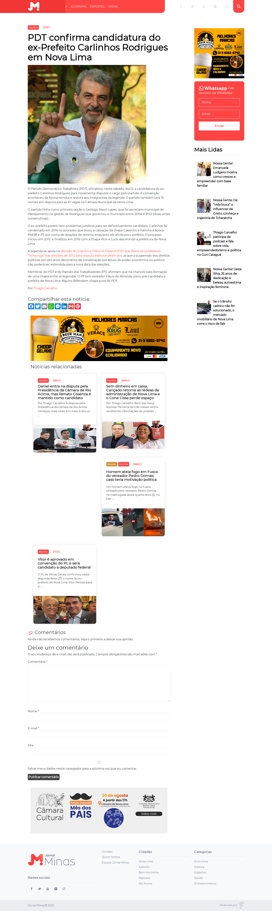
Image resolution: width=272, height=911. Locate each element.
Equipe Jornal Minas (115, 862)
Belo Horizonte (149, 872)
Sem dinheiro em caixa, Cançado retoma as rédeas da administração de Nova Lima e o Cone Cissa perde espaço (133, 392)
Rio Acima (145, 883)
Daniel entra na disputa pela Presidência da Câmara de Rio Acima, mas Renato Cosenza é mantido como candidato (64, 392)
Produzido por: (229, 905)
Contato (107, 851)
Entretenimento (205, 883)
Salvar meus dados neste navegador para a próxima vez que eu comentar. (82, 768)
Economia (78, 6)
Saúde (198, 878)
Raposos (144, 878)
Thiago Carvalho (45, 288)
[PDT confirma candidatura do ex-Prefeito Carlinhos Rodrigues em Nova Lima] (87, 125)
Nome (33, 711)
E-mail (33, 728)
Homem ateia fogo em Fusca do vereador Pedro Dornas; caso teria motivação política (132, 475)
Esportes (97, 6)
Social (113, 6)
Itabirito (144, 867)
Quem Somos (111, 857)
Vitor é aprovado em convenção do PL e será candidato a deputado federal (64, 563)
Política (61, 6)
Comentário (37, 661)
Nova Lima (146, 861)
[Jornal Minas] (34, 6)
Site (30, 745)
